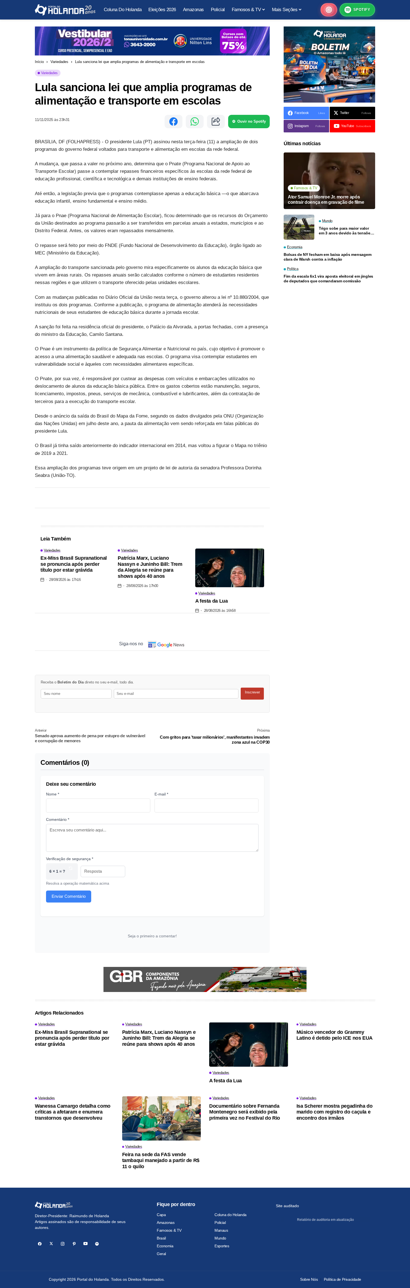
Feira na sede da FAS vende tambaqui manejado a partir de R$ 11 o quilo (160, 1160)
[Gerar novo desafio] (70, 871)
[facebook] (40, 1244)
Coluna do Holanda (230, 1214)
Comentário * (57, 819)
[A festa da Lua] (229, 568)
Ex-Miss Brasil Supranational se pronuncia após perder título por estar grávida (73, 564)
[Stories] (328, 9)
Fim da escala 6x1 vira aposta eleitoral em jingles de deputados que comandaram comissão (328, 278)
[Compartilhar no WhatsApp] (195, 121)
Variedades (59, 62)
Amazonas (166, 1222)
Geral (161, 1253)
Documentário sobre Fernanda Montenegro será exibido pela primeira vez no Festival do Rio (244, 1112)
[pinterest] (74, 1244)
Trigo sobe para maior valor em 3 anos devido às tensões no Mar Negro (345, 230)
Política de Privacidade (342, 1279)
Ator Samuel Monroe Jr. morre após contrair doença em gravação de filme (326, 200)
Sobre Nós (309, 1279)
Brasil (161, 1238)
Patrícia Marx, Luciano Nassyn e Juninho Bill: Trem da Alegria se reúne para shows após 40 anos (150, 567)
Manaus (221, 1230)
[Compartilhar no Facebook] (173, 121)
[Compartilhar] (216, 121)
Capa (161, 1214)
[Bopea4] (65, 10)
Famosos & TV (169, 1230)
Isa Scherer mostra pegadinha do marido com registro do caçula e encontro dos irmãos (334, 1112)
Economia (165, 1246)
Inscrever (252, 692)
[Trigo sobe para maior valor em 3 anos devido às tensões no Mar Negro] (299, 227)
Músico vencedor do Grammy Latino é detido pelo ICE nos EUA (334, 1035)
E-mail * (161, 794)
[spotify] (97, 1244)
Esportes (221, 1246)
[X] (51, 1244)
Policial (220, 1222)
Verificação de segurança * (69, 859)
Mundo (220, 1238)
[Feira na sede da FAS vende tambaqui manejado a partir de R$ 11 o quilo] (161, 1118)
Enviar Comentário (69, 896)
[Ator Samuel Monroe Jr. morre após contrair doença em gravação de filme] (329, 180)
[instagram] (62, 1244)
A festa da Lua (211, 601)
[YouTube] (85, 1244)
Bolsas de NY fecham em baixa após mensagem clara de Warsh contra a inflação (327, 256)
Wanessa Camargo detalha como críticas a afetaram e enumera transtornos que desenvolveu (72, 1112)
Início (39, 62)
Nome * (52, 794)
